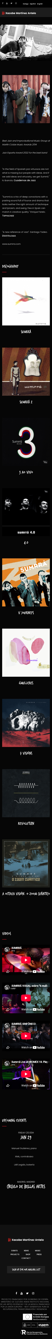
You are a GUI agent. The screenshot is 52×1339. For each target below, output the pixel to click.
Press (39, 1254)
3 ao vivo (26, 472)
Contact (26, 1258)
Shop (28, 1254)
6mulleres (26, 683)
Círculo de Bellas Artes (26, 1186)
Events (14, 1250)
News (26, 1250)
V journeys (26, 613)
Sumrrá (26, 332)
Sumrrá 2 (26, 402)
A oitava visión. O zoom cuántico (26, 894)
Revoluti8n (26, 823)
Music (38, 1250)
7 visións (26, 753)
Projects (15, 1254)
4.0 (26, 542)
